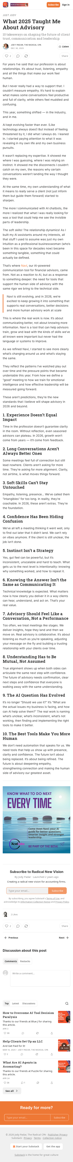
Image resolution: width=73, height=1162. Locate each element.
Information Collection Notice (35, 901)
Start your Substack (27, 1146)
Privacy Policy (62, 901)
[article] (36, 1023)
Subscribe (53, 4)
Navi (24, 265)
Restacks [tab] (25, 961)
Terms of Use (52, 898)
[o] (64, 1045)
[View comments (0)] (18, 56)
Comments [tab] (11, 961)
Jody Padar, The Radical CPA (26, 45)
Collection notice (52, 1138)
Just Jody (9, 15)
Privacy (28, 1138)
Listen (65, 46)
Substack (20, 1154)
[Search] (66, 1003)
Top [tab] (7, 1003)
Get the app (53, 1146)
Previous (13, 937)
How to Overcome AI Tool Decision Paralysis (28, 1015)
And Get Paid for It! (14, 1045)
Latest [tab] (15, 1003)
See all (9, 1091)
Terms (37, 1138)
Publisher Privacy (57, 1134)
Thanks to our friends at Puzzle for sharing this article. (27, 1072)
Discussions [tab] (28, 1003)
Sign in (66, 4)
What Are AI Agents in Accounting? (20, 1064)
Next (62, 937)
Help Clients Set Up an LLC (23, 1041)
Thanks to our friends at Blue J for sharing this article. (27, 1023)
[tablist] (17, 961)
